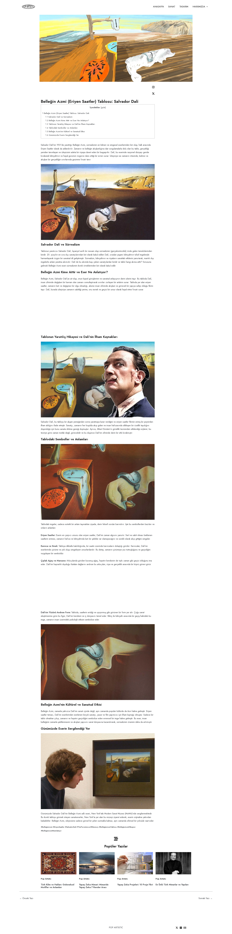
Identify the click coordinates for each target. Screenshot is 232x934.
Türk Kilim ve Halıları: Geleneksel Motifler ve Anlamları (57, 886)
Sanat (171, 6)
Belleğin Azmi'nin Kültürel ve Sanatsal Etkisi (65, 131)
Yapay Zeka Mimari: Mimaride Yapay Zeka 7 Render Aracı (93, 886)
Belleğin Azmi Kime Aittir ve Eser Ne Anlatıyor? (67, 120)
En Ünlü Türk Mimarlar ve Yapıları (172, 884)
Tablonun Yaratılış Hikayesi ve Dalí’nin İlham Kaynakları (70, 124)
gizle (103, 107)
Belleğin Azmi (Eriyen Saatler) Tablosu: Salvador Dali (65, 113)
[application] (206, 6)
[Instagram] (181, 927)
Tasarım (184, 6)
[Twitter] (177, 927)
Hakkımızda (199, 6)
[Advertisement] (97, 311)
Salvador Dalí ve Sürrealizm (58, 116)
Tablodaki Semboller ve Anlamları (61, 127)
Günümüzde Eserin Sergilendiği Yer (62, 135)
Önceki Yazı (26, 898)
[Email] (185, 927)
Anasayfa (158, 6)
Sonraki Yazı (205, 898)
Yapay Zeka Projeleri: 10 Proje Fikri (135, 884)
